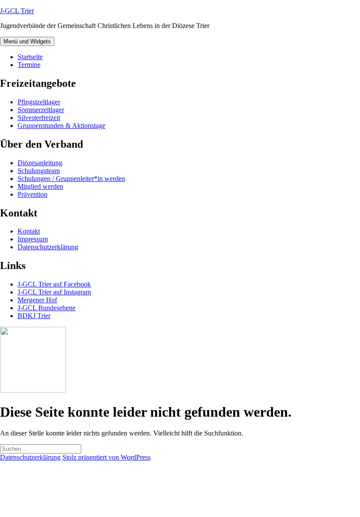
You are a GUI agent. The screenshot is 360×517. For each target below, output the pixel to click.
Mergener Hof (37, 300)
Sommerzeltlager (41, 109)
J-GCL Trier (17, 10)
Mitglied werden (40, 186)
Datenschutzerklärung (48, 247)
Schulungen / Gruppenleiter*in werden (71, 178)
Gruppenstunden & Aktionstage (61, 125)
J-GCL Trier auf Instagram (54, 292)
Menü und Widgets (27, 41)
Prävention (32, 194)
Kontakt (29, 231)
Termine (29, 64)
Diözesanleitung (40, 162)
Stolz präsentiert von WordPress (106, 457)
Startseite (30, 56)
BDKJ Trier (34, 315)
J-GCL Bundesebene (47, 308)
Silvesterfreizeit (39, 117)
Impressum (33, 239)
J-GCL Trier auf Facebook (54, 284)
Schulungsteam (39, 170)
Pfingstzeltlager (39, 102)
